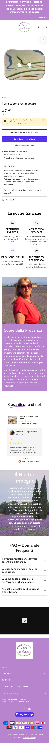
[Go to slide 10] (26, 455)
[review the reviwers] (11, 439)
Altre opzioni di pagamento (24, 145)
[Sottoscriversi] (45, 691)
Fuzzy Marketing (29, 735)
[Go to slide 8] (22, 455)
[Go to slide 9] (24, 455)
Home (4, 97)
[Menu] (3, 27)
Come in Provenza (18, 732)
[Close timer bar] (46, 2)
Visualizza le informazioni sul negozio (19, 158)
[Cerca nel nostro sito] (39, 27)
